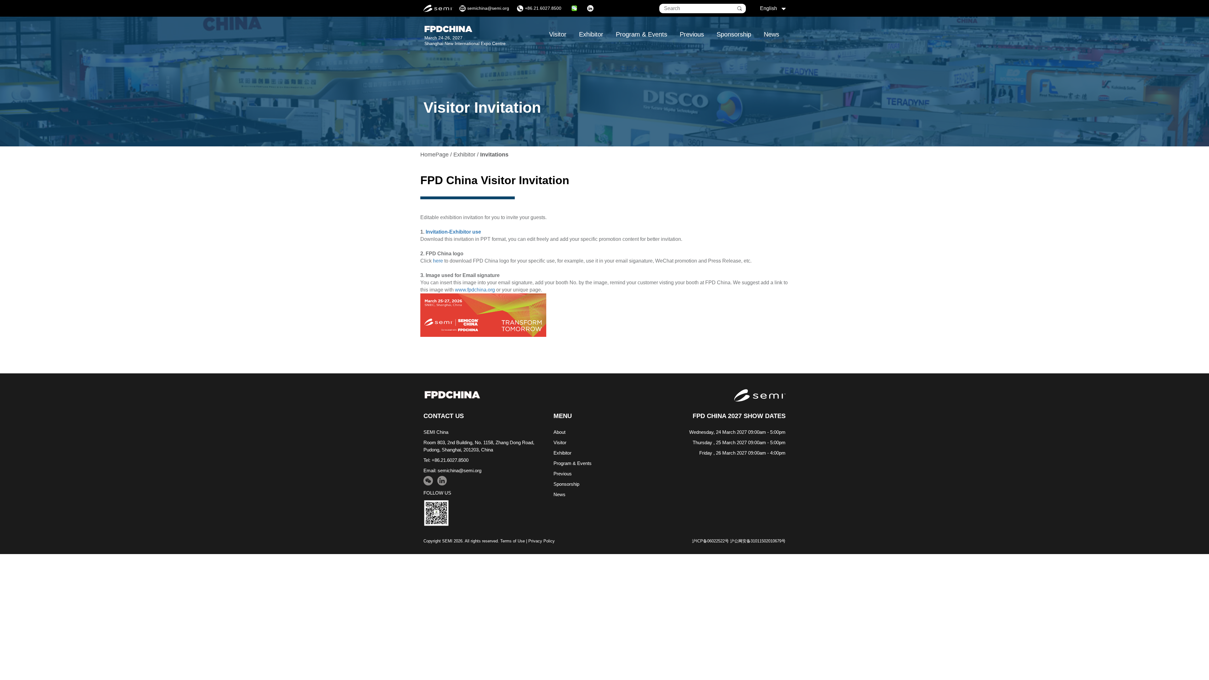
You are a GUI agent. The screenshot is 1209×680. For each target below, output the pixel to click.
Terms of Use (512, 541)
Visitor (557, 34)
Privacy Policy (541, 541)
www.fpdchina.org (475, 289)
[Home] (452, 395)
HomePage (434, 154)
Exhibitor (591, 34)
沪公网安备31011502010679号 (758, 541)
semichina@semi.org (459, 470)
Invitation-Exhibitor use (453, 232)
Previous (692, 34)
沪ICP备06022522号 (710, 541)
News (771, 34)
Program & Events (641, 34)
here (438, 261)
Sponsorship (734, 34)
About (559, 432)
